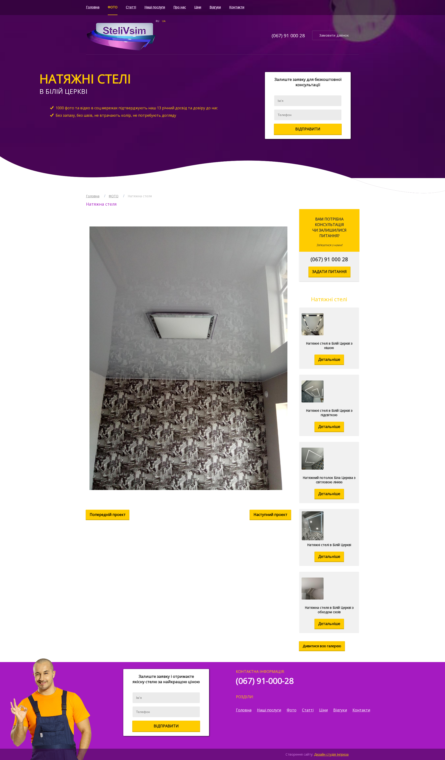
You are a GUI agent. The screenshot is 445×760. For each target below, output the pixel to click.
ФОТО (113, 7)
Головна (92, 7)
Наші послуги (154, 7)
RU (157, 21)
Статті (131, 7)
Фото (291, 710)
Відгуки (215, 7)
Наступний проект (270, 514)
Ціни (197, 7)
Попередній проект (108, 514)
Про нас (179, 7)
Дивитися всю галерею (322, 646)
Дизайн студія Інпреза (331, 754)
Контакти (236, 7)
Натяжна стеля (140, 196)
